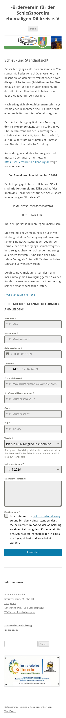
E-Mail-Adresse (13, 378)
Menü (33, 28)
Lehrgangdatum (14, 463)
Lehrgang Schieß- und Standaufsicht (24, 607)
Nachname (11, 333)
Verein (8, 438)
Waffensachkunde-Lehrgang (19, 612)
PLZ (7, 423)
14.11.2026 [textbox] (13, 469)
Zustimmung (12, 512)
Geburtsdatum (13, 348)
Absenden (33, 552)
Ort (7, 408)
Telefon (9, 363)
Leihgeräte (10, 603)
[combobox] (11, 369)
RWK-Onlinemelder (14, 594)
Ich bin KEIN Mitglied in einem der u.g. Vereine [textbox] (30, 444)
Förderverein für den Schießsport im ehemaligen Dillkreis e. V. (33, 13)
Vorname (10, 318)
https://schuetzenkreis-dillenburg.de (27, 162)
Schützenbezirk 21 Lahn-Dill (19, 599)
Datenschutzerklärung (46, 516)
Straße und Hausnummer (19, 393)
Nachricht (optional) (15, 478)
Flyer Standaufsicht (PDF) (19, 294)
